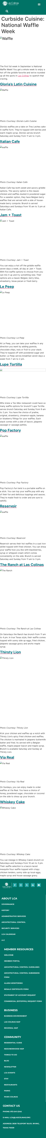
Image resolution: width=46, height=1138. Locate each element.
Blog (6, 1061)
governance (8, 904)
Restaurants (10, 1085)
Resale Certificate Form (16, 989)
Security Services (10, 928)
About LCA (9, 898)
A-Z (3, 940)
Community (12, 1037)
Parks (7, 1091)
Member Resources (18, 949)
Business (11, 1010)
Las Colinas (23, 75)
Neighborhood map (14, 1049)
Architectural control (14, 922)
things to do (10, 1055)
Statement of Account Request (20, 995)
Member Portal (12, 961)
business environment (15, 1016)
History (5, 910)
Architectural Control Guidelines (21, 967)
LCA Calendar (8, 934)
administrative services (14, 916)
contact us (11, 1105)
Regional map (11, 1028)
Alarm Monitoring (13, 983)
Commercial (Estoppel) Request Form (23, 1001)
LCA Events (9, 1073)
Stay (6, 1079)
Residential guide (13, 1043)
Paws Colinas (11, 1097)
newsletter (10, 1067)
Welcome (8, 955)
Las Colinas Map (12, 1022)
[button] (39, 4)
